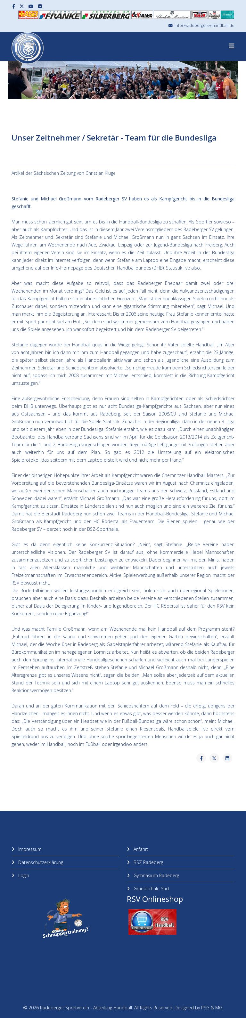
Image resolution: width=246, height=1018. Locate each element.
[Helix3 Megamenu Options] (231, 46)
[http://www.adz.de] (142, 15)
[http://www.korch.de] (199, 15)
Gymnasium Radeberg (155, 875)
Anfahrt (140, 849)
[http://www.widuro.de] (227, 15)
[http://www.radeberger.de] (214, 15)
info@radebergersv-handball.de (204, 25)
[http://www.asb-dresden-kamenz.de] (28, 15)
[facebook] (13, 6)
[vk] (40, 6)
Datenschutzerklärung (40, 862)
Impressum (29, 849)
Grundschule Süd (150, 888)
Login (23, 875)
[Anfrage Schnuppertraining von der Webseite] (65, 918)
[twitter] (22, 6)
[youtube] (31, 6)
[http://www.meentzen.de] (172, 15)
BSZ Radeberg (147, 862)
